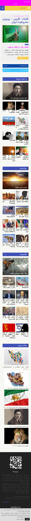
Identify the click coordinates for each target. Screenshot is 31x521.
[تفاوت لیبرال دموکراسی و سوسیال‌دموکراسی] (22, 121)
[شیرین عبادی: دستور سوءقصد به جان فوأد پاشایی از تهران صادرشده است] (9, 294)
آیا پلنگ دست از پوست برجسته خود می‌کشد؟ (9, 245)
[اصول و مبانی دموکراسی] (9, 106)
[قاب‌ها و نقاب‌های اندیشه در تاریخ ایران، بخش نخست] (22, 238)
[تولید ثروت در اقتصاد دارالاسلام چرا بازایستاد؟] (9, 195)
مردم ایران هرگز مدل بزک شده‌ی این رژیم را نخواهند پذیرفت (9, 230)
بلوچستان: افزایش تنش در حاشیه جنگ (9, 287)
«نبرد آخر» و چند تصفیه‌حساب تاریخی (22, 201)
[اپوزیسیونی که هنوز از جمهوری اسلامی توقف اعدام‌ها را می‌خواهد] (9, 328)
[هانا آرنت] (9, 136)
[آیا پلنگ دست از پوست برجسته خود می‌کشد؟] (9, 238)
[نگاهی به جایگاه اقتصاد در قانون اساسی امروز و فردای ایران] (9, 150)
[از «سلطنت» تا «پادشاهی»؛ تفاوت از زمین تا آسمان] (22, 106)
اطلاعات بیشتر (20, 519)
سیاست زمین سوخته (21, 187)
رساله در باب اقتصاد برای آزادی (20, 388)
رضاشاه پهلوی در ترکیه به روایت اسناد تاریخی (22, 142)
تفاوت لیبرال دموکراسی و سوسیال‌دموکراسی (22, 127)
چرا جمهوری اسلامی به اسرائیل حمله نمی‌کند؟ (22, 334)
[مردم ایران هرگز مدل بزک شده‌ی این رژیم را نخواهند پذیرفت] (9, 223)
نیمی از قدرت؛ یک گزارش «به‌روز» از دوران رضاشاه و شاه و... (22, 318)
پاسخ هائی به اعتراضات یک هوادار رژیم (22, 230)
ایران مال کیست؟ (10, 125)
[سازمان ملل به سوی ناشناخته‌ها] (22, 281)
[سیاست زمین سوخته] (15, 180)
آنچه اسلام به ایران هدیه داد (19, 98)
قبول (27, 519)
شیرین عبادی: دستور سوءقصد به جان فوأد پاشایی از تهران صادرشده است (9, 301)
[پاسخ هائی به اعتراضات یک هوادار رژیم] (22, 223)
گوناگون (26, 44)
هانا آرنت (12, 140)
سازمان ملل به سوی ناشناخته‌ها (22, 287)
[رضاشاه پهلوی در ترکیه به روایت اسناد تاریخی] (22, 136)
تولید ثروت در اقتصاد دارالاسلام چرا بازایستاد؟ (9, 201)
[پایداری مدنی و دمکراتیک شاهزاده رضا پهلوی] (22, 150)
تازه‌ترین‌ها (23, 254)
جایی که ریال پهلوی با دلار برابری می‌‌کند (18, 407)
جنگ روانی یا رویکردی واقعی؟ (18, 273)
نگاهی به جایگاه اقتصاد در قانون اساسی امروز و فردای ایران (9, 158)
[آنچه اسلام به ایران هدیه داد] (15, 91)
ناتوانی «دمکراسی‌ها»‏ (11, 216)
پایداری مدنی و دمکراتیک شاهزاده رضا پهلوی (22, 157)
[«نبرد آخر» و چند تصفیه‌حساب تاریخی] (22, 195)
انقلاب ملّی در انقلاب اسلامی (18, 47)
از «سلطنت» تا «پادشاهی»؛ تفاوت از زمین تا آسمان (22, 112)
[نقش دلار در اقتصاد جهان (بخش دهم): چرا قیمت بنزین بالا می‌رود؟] (22, 294)
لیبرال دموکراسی (22, 8)
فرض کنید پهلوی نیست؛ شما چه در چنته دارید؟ (9, 317)
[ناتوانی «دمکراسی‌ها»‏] (9, 210)
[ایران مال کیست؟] (9, 121)
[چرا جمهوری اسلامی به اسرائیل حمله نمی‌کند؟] (22, 328)
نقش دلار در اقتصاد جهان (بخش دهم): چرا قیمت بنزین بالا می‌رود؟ (22, 301)
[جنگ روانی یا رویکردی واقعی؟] (15, 266)
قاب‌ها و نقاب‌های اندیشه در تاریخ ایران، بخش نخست (22, 245)
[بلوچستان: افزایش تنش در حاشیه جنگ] (9, 281)
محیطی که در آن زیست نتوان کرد (22, 216)
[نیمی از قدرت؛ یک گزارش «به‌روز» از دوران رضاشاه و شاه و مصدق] (22, 311)
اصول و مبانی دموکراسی (9, 111)
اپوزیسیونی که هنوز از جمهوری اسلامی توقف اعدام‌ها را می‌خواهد (9, 335)
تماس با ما (27, 2)
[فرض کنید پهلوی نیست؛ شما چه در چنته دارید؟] (9, 311)
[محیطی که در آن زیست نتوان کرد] (22, 210)
